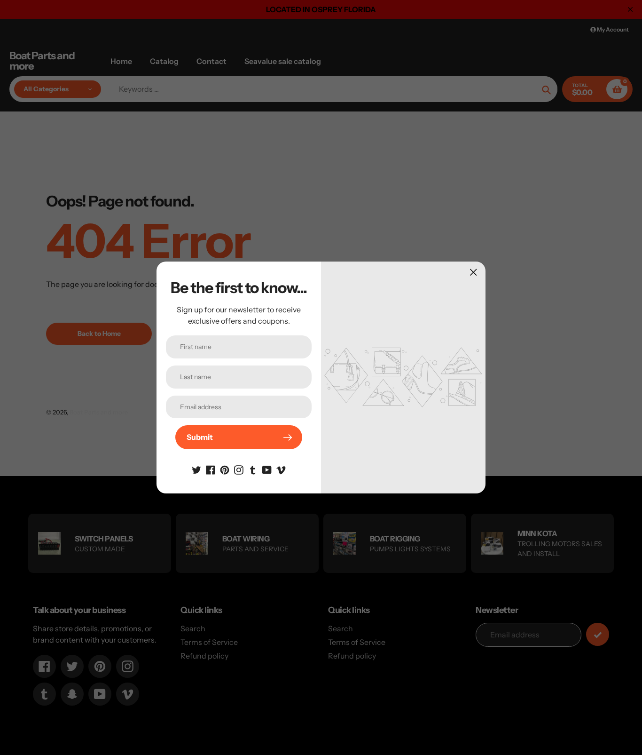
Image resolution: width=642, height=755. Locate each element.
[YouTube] (267, 469)
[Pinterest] (224, 469)
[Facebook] (210, 469)
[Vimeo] (281, 469)
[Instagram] (238, 469)
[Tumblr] (253, 469)
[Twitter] (196, 469)
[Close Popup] (473, 272)
